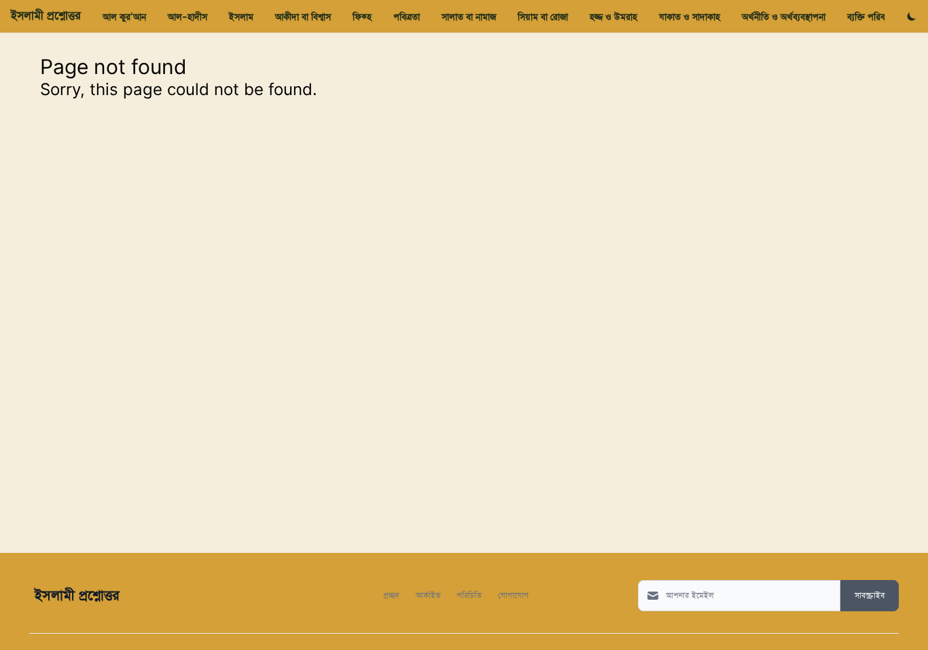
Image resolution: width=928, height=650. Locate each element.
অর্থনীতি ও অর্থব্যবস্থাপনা (783, 16)
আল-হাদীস (187, 16)
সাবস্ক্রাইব (870, 595)
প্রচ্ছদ (391, 594)
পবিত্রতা (406, 16)
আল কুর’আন (124, 16)
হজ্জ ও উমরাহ (613, 16)
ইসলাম (241, 16)
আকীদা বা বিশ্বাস (303, 16)
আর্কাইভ (428, 594)
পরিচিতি (469, 594)
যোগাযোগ (513, 594)
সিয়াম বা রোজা (543, 16)
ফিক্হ (362, 16)
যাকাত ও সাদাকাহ (689, 16)
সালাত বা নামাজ (469, 16)
